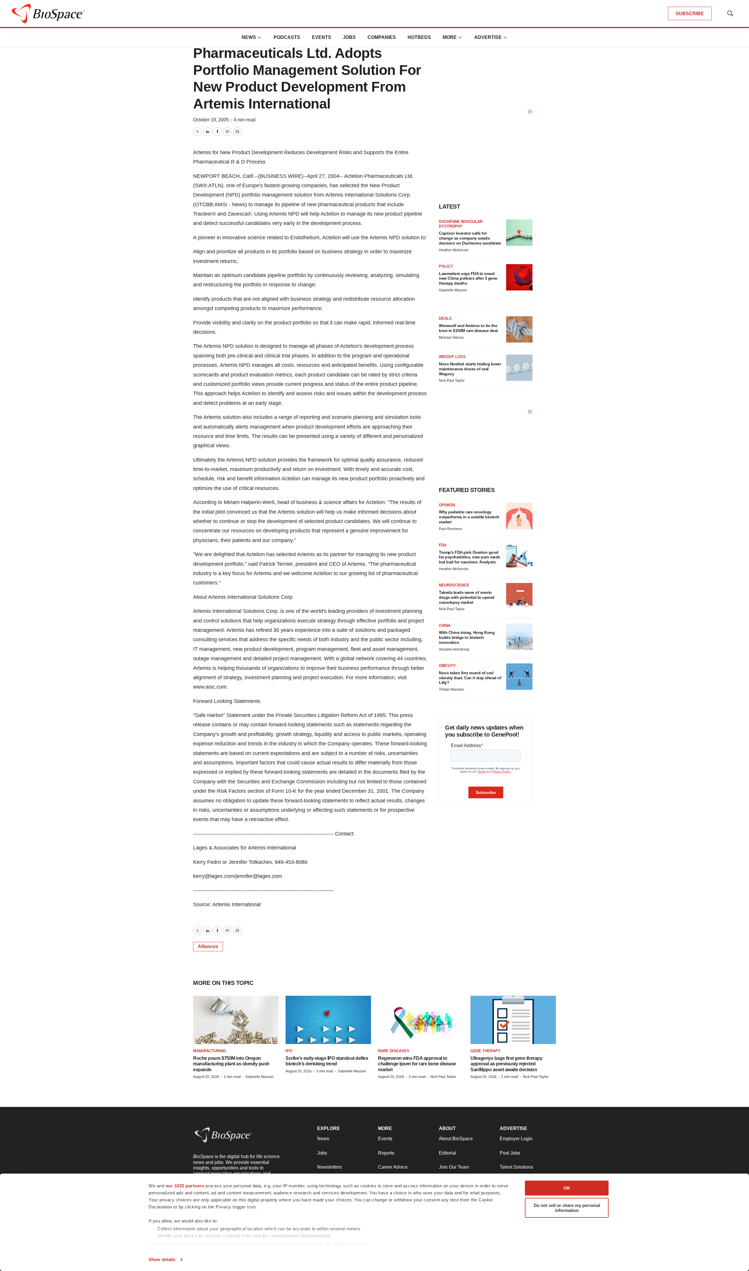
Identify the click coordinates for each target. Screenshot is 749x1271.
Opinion (447, 505)
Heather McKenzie (453, 250)
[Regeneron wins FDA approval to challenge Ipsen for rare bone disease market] (420, 1020)
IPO (289, 1051)
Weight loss (452, 357)
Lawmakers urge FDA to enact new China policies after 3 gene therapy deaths (468, 278)
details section (348, 1243)
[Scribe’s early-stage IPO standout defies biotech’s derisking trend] (328, 1020)
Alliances (208, 946)
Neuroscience (454, 585)
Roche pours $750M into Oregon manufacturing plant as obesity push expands (231, 1064)
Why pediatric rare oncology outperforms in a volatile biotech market (469, 517)
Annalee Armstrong (454, 649)
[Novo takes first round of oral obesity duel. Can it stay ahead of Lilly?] (519, 676)
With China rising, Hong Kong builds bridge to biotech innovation (466, 637)
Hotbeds (419, 37)
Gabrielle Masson (453, 290)
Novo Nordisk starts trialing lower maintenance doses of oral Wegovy (470, 369)
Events (321, 37)
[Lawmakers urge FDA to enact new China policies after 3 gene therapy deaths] (519, 277)
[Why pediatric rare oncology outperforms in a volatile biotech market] (519, 516)
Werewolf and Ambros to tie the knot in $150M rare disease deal (468, 328)
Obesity (447, 665)
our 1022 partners (185, 1185)
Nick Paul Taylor (452, 381)
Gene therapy (485, 1051)
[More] (259, 37)
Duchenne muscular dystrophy (460, 223)
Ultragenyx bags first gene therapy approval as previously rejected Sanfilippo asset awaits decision (506, 1064)
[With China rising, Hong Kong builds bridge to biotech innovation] (519, 636)
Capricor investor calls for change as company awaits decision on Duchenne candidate (470, 238)
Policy (446, 266)
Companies (381, 37)
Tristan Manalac (451, 689)
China (445, 625)
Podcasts (287, 37)
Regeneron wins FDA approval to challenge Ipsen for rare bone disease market (417, 1064)
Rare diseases (393, 1051)
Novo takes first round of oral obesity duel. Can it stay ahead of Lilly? (470, 677)
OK (567, 1188)
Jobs (349, 37)
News (249, 37)
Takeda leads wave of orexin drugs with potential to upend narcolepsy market (466, 597)
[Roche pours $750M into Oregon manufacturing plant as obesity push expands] (236, 1020)
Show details (162, 1259)
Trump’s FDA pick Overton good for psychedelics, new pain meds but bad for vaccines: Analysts (469, 557)
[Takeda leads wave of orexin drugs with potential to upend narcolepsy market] (519, 596)
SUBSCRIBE (690, 13)
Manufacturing (209, 1051)
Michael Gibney (451, 338)
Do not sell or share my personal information (567, 1208)
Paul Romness (450, 529)
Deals (445, 318)
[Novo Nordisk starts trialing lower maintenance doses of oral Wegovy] (519, 368)
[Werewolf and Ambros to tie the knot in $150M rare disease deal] (519, 329)
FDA (442, 545)
